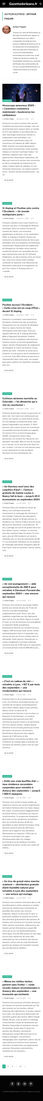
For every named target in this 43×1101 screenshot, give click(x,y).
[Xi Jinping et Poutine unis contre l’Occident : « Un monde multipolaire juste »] (21, 196)
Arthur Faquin (19, 27)
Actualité (7, 100)
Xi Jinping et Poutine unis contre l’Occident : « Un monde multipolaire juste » (20, 211)
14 (20, 1066)
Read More (8, 180)
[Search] (40, 4)
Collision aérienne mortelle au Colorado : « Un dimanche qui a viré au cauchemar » (19, 401)
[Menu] (3, 4)
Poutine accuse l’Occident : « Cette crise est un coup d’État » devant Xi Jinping (21, 308)
